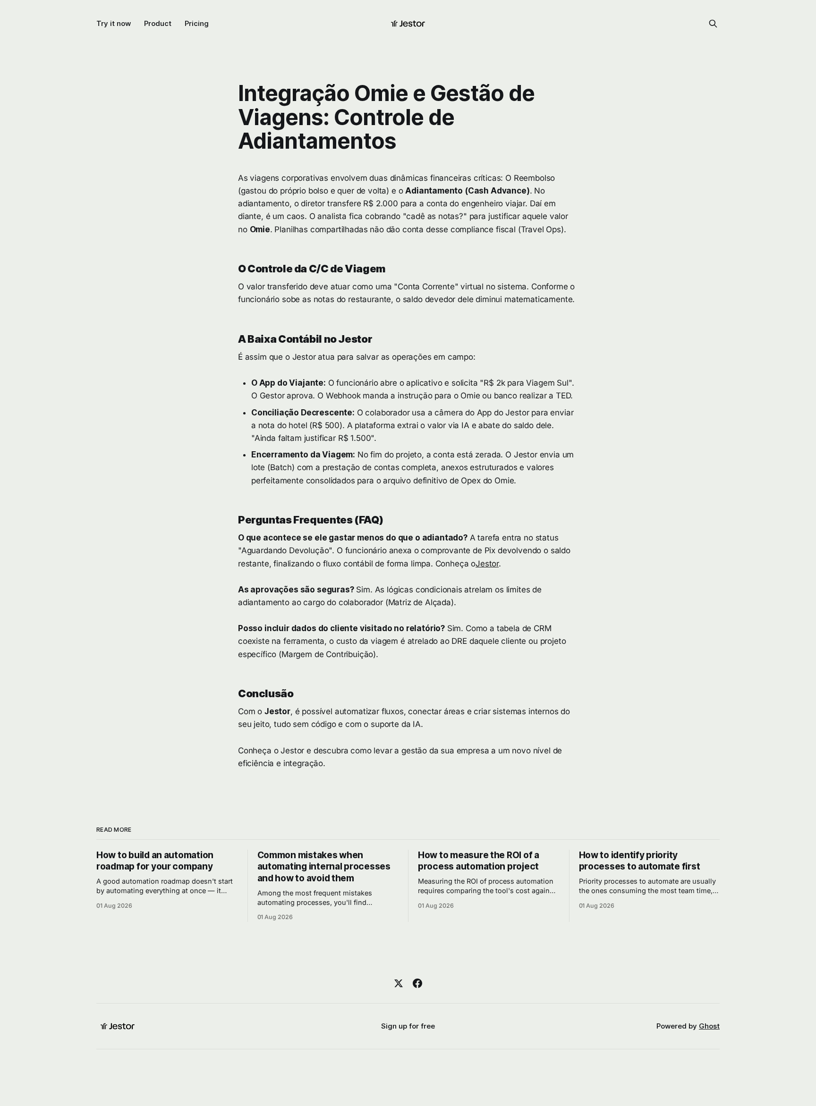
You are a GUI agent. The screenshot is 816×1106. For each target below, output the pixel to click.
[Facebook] (417, 983)
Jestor (487, 563)
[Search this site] (713, 23)
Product (157, 23)
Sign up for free (408, 1026)
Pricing (197, 23)
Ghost (709, 1026)
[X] (398, 983)
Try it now (113, 23)
